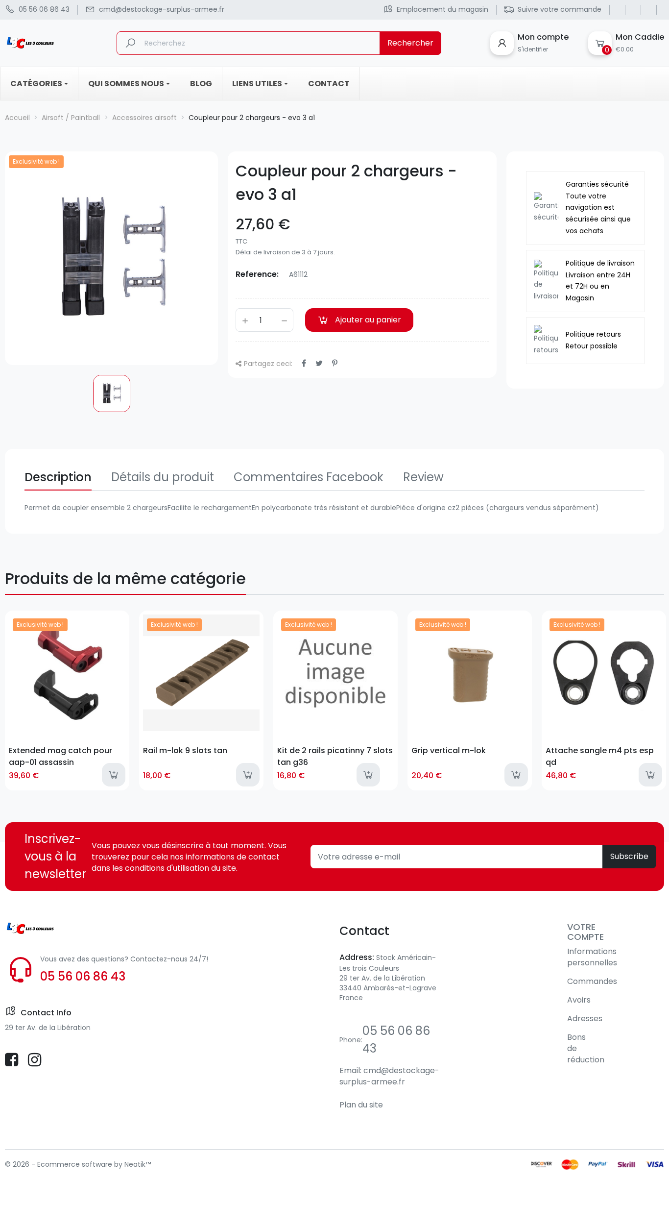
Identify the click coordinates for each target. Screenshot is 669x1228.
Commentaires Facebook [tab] (308, 477)
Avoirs (579, 1000)
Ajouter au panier (368, 319)
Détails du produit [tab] (162, 477)
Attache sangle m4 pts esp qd (600, 756)
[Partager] (304, 363)
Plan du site (361, 1104)
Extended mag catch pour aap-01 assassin (60, 756)
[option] (112, 393)
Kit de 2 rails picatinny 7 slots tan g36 (335, 756)
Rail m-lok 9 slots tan (185, 750)
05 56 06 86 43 (82, 976)
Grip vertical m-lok (448, 750)
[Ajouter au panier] (113, 774)
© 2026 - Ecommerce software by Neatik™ (78, 1164)
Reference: (257, 274)
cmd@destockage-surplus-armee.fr (389, 1076)
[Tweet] (319, 363)
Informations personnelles (592, 957)
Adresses (584, 1018)
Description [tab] (58, 477)
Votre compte (585, 932)
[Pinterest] (334, 363)
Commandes (592, 981)
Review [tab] (423, 477)
